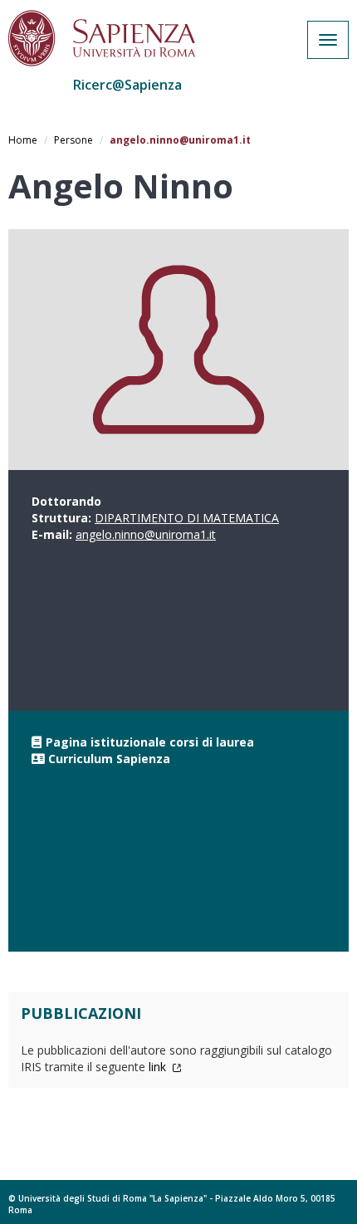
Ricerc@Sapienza (127, 85)
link (159, 1067)
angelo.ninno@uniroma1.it (146, 534)
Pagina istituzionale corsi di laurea (150, 742)
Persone (73, 140)
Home (22, 140)
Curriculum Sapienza (109, 758)
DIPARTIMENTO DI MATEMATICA (187, 518)
